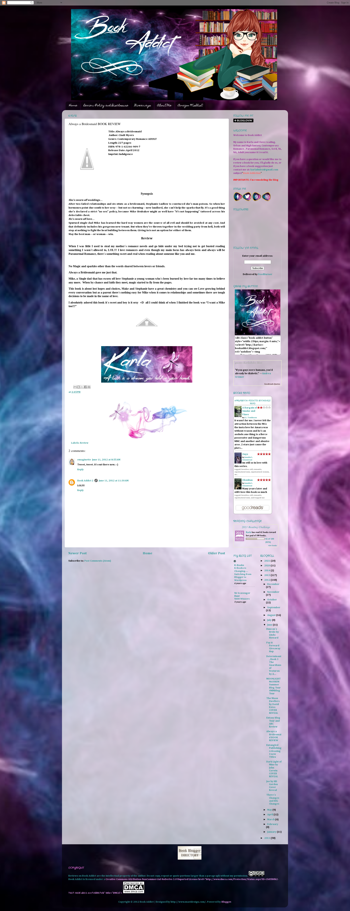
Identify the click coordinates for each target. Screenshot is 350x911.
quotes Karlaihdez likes (248, 363)
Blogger (226, 902)
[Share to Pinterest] (89, 387)
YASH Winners (242, 599)
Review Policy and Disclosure (106, 106)
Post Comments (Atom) (97, 561)
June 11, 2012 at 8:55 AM (106, 459)
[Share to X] (82, 387)
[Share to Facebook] (85, 387)
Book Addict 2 (85, 480)
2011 (267, 838)
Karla (248, 532)
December (273, 584)
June (270, 625)
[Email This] (75, 387)
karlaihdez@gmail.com (264, 169)
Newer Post (77, 553)
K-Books (239, 565)
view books (272, 545)
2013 (267, 575)
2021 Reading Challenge (256, 527)
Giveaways (143, 106)
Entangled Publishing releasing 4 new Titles (273, 751)
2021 (267, 561)
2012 (267, 580)
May (270, 810)
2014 (267, 570)
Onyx (245, 454)
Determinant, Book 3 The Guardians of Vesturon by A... (273, 665)
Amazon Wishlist (190, 106)
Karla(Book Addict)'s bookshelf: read (253, 402)
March (271, 819)
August (271, 615)
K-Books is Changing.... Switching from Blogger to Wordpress (242, 574)
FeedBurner (265, 274)
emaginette (84, 459)
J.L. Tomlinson (251, 417)
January (272, 832)
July (269, 620)
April (270, 814)
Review (84, 443)
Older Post (216, 553)
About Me (164, 106)
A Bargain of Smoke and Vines (249, 411)
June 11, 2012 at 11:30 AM (114, 480)
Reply (80, 469)
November (273, 592)
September (273, 607)
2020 (267, 565)
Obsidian (247, 480)
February (272, 824)
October (272, 599)
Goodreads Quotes (272, 384)
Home (73, 106)
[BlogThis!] (78, 387)
